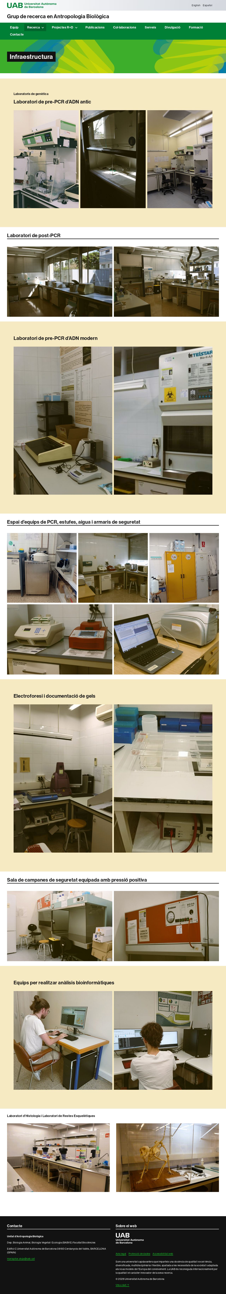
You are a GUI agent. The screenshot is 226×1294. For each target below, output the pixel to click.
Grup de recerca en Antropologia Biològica (58, 16)
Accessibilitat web (163, 1253)
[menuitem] (196, 5)
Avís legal (121, 1253)
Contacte (17, 34)
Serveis (150, 27)
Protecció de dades (139, 1253)
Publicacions (95, 27)
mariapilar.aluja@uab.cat (21, 1258)
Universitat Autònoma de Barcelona (31, 5)
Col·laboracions (124, 27)
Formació (196, 27)
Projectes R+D (62, 27)
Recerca (33, 27)
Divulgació (172, 27)
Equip (14, 27)
